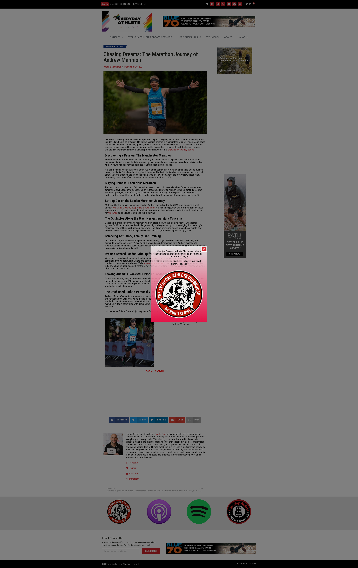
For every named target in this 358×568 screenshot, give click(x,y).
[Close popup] (204, 249)
